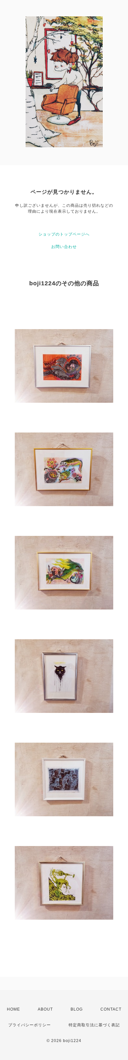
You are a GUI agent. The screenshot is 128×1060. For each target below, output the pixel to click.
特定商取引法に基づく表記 (94, 1025)
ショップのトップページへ (64, 234)
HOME (13, 1009)
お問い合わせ (64, 246)
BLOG (77, 1009)
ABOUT (45, 1009)
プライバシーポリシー (29, 1025)
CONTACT (110, 1009)
